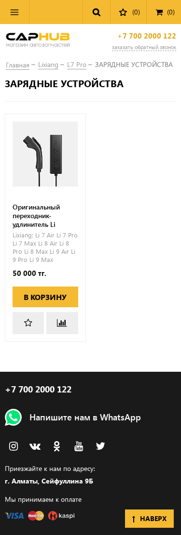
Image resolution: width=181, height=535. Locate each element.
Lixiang (48, 64)
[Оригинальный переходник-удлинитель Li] (45, 154)
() (171, 11)
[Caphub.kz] (37, 41)
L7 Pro (76, 64)
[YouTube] (78, 446)
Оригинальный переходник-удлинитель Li (36, 216)
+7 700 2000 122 (146, 35)
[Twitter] (100, 446)
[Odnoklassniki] (56, 446)
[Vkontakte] (35, 446)
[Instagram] (13, 446)
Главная (17, 64)
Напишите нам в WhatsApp (85, 417)
